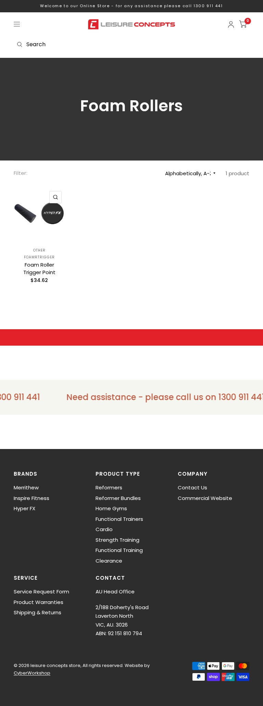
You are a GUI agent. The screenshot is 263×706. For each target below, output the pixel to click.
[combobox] (131, 44)
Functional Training (119, 550)
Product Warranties (38, 602)
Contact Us (192, 487)
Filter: (20, 173)
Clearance (109, 560)
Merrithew (26, 487)
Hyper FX (24, 508)
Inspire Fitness (31, 498)
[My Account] (231, 24)
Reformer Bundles (118, 498)
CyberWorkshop (32, 673)
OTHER (39, 250)
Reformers (109, 487)
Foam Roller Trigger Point (39, 268)
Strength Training (117, 539)
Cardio (104, 529)
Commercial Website (205, 498)
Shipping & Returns (37, 612)
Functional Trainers (119, 519)
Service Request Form (41, 591)
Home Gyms (111, 508)
